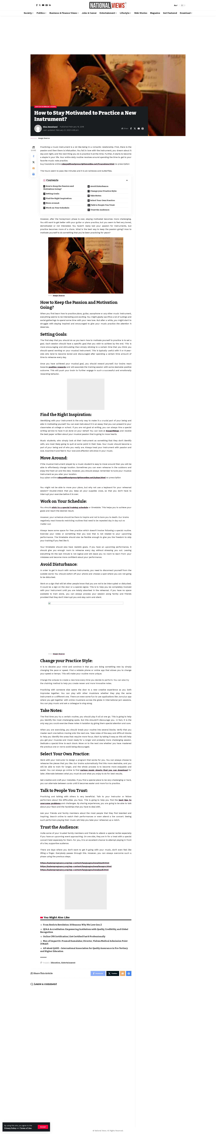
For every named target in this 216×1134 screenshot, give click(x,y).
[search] (171, 5)
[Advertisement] (108, 34)
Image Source (59, 295)
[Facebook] (37, 5)
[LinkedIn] (49, 5)
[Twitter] (39, 5)
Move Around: (53, 203)
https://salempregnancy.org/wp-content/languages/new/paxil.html (74, 870)
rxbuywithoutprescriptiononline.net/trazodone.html (87, 164)
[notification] (167, 5)
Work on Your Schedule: (58, 208)
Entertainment (68, 963)
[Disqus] (80, 1020)
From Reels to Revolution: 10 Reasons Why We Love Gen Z (72, 925)
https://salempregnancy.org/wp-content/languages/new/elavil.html (74, 863)
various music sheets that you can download (104, 770)
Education (55, 963)
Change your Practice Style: (103, 191)
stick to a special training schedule (70, 507)
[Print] (142, 129)
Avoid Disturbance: (99, 186)
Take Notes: (96, 196)
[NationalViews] (108, 5)
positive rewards (57, 367)
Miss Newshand (50, 127)
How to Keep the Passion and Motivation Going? (58, 187)
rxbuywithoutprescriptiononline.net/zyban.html (81, 477)
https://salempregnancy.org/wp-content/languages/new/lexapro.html (76, 866)
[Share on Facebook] (131, 129)
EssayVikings (112, 431)
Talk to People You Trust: (103, 205)
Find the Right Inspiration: (59, 198)
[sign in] (32, 5)
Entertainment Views (45, 107)
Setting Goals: (53, 194)
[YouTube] (43, 5)
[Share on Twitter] (134, 129)
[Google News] (46, 5)
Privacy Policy (10, 1128)
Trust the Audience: (100, 210)
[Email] (138, 129)
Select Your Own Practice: (102, 200)
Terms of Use (26, 1128)
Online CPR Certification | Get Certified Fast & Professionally (74, 936)
